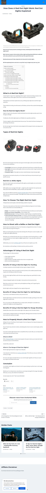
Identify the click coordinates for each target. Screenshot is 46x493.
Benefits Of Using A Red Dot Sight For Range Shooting (15, 80)
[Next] (43, 440)
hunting (5, 408)
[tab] (20, 453)
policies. (27, 47)
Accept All (22, 488)
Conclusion (7, 85)
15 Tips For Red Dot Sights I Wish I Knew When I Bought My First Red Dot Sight (35, 388)
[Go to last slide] (3, 440)
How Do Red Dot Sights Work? (11, 69)
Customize (7, 488)
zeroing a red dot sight (22, 353)
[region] (14, 485)
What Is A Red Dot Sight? (9, 68)
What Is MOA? (10, 83)
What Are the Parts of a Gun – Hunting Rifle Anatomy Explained (11, 445)
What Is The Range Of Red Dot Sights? (13, 84)
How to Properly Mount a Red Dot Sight (12, 82)
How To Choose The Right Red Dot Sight (12, 73)
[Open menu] (43, 2)
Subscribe (33, 402)
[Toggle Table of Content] (22, 67)
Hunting (23, 6)
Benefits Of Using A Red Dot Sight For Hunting (13, 77)
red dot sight (10, 408)
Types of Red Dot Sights (9, 71)
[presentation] (11, 434)
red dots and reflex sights (23, 192)
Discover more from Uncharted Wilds (12, 88)
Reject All (14, 488)
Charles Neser (6, 13)
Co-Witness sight (17, 243)
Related (7, 87)
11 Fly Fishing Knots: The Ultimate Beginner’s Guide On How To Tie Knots (11, 416)
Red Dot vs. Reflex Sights (10, 72)
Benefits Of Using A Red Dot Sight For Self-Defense (14, 79)
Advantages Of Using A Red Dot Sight (11, 76)
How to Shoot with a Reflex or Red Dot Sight (13, 75)
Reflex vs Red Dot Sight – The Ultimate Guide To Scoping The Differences (8, 388)
